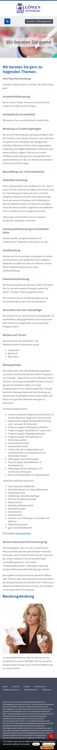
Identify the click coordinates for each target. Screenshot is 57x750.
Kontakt (16, 687)
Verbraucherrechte (11, 690)
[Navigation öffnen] (7, 21)
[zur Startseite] (28, 7)
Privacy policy (48, 744)
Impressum (46, 690)
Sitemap (27, 687)
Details (36, 744)
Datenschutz (40, 687)
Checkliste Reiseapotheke (18, 533)
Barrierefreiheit (31, 690)
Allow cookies (47, 748)
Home (5, 687)
